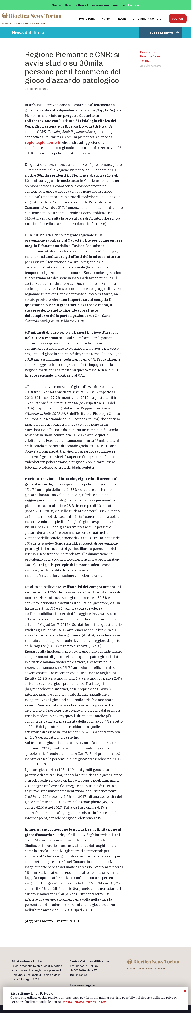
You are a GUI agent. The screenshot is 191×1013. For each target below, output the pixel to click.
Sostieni (133, 5)
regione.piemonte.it (42, 142)
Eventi (122, 18)
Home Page (87, 18)
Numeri (107, 18)
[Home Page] (32, 18)
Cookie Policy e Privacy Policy (84, 1002)
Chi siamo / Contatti (147, 18)
